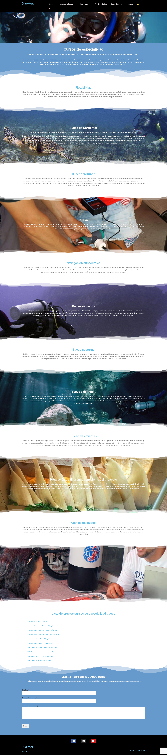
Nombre (25, 690)
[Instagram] (83, 741)
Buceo (51, 4)
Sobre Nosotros (117, 4)
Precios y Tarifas (101, 4)
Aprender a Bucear (66, 4)
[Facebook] (73, 741)
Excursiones (84, 4)
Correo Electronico (29, 698)
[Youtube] (93, 741)
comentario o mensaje (30, 706)
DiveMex (28, 747)
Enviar (25, 726)
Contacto (129, 4)
